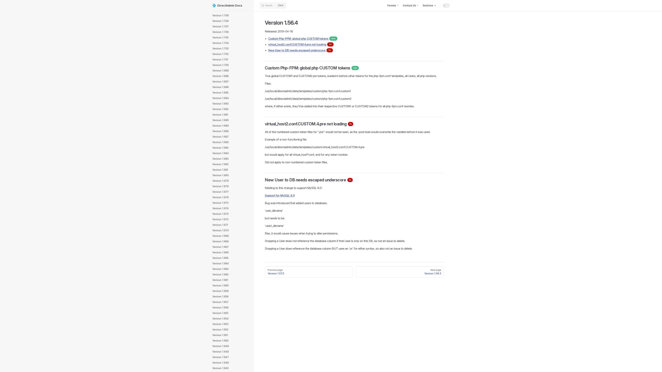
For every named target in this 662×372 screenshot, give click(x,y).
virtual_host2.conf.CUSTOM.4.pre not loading (300, 44)
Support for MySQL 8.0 (280, 195)
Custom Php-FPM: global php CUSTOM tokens (301, 38)
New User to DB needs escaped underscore (299, 50)
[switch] (446, 5)
